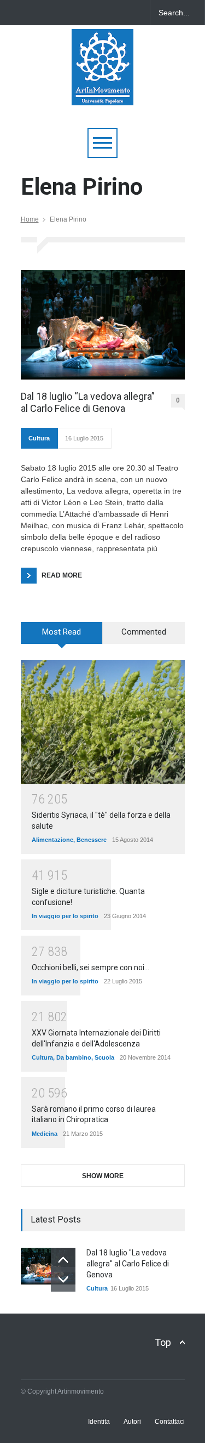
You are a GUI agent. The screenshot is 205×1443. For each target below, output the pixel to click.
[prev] (63, 1260)
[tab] (62, 637)
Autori (132, 1421)
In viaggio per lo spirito (65, 916)
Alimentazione (52, 839)
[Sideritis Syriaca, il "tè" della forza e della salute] (103, 721)
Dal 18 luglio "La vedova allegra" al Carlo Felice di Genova (127, 1263)
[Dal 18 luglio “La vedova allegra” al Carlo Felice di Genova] (103, 325)
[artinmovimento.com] (102, 92)
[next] (63, 1279)
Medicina (44, 1133)
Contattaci (170, 1421)
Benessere (92, 839)
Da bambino (73, 1057)
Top (163, 1342)
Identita (99, 1421)
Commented (143, 632)
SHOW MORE (103, 1176)
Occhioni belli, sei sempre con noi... (90, 967)
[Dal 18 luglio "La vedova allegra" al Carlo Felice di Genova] (48, 1266)
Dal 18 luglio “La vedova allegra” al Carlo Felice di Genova (88, 402)
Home (30, 219)
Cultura (39, 438)
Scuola (104, 1057)
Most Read (61, 632)
